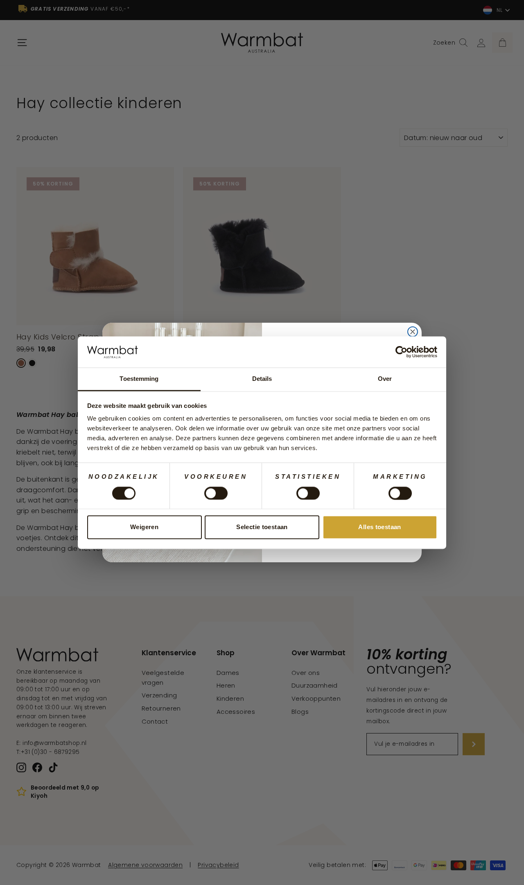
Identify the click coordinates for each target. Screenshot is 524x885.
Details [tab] (262, 379)
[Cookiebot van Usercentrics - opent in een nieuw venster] (401, 352)
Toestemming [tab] (139, 379)
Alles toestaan (379, 527)
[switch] (216, 493)
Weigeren (144, 527)
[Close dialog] (413, 332)
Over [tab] (385, 379)
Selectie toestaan (261, 527)
